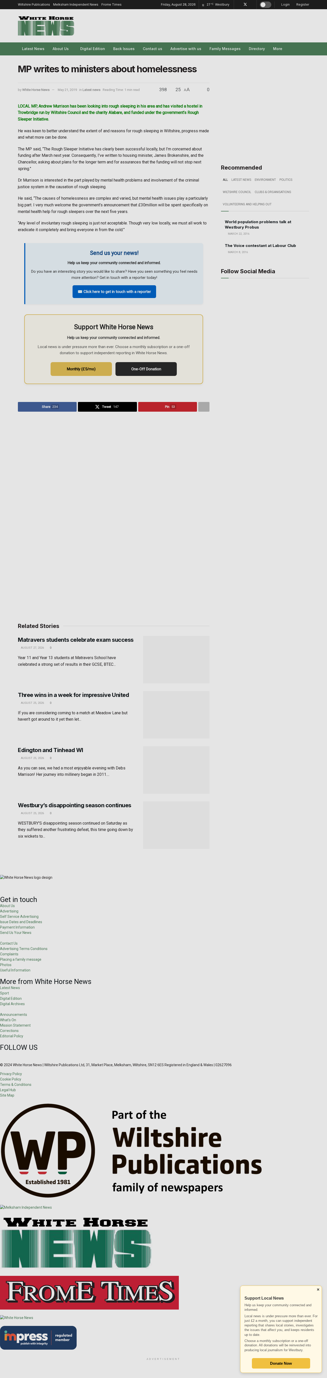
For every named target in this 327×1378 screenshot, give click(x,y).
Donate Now (281, 1363)
